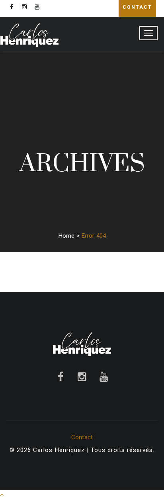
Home (66, 235)
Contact (82, 437)
